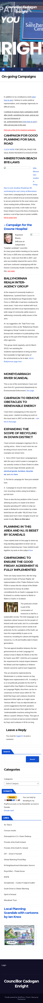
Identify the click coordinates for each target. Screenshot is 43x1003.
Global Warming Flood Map (15, 860)
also (14, 474)
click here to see (29, 122)
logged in (19, 736)
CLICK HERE (9, 149)
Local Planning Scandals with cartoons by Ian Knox (21, 913)
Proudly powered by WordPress (15, 997)
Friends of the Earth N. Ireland (16, 848)
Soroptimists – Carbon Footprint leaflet (19, 883)
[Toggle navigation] (21, 69)
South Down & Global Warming (16, 889)
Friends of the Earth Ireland (15, 842)
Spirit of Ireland (10, 894)
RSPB (6, 877)
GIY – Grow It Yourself (13, 854)
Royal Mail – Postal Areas (14, 871)
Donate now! (9, 810)
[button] (39, 69)
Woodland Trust (10, 900)
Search (6, 752)
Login (4, 965)
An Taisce (8, 825)
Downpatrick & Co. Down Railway (17, 836)
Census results (10, 831)
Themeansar (21, 999)
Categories (8, 779)
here (31, 550)
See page (30, 391)
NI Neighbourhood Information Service (19, 865)
